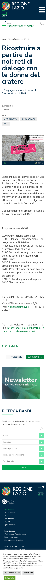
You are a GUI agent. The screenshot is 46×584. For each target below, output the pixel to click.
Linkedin (10, 518)
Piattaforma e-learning (13, 540)
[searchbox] (20, 442)
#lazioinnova (10, 119)
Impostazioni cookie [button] (12, 573)
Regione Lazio (29, 119)
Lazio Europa (9, 531)
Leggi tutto (18, 568)
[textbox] (23, 435)
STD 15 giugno (10, 345)
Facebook (11, 512)
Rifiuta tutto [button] (9, 578)
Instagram (11, 525)
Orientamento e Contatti (14, 546)
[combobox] (23, 435)
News (9, 24)
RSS (8, 522)
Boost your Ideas (11, 537)
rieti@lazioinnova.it (19, 306)
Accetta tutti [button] (28, 573)
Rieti (6, 123)
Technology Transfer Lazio (15, 534)
